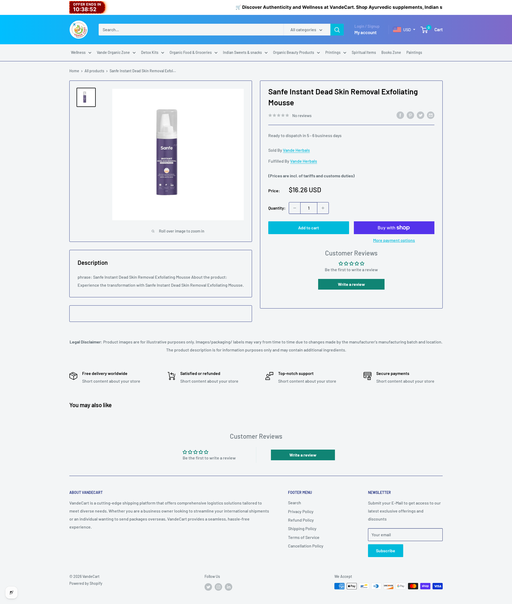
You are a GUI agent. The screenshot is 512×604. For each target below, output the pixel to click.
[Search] (337, 29)
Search (294, 502)
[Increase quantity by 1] (323, 208)
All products (94, 71)
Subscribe (385, 550)
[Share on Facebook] (400, 115)
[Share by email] (430, 115)
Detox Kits (149, 52)
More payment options (394, 240)
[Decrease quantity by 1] (294, 208)
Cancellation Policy (305, 545)
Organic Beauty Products (293, 52)
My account (365, 32)
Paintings (414, 52)
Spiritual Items (364, 52)
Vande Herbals (296, 150)
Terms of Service (303, 537)
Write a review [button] (351, 284)
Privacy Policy (301, 511)
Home (74, 71)
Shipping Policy (302, 528)
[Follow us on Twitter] (208, 586)
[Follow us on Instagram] (218, 586)
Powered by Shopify (85, 583)
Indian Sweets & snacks (242, 52)
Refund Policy (301, 519)
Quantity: (277, 207)
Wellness (78, 52)
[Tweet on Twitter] (420, 115)
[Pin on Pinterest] (410, 115)
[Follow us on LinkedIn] (228, 586)
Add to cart (308, 227)
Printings (333, 52)
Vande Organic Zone (113, 52)
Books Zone (391, 52)
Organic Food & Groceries (191, 52)
